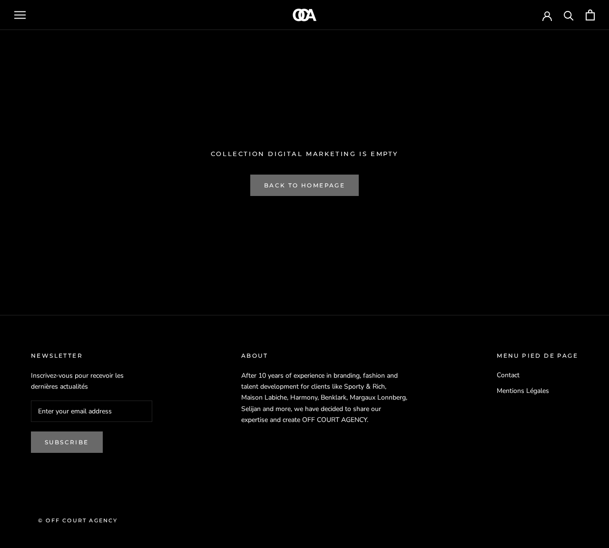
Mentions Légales (523, 390)
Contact (508, 375)
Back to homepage (304, 185)
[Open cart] (590, 15)
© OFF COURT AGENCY (78, 520)
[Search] (569, 15)
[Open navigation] (20, 15)
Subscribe (67, 442)
